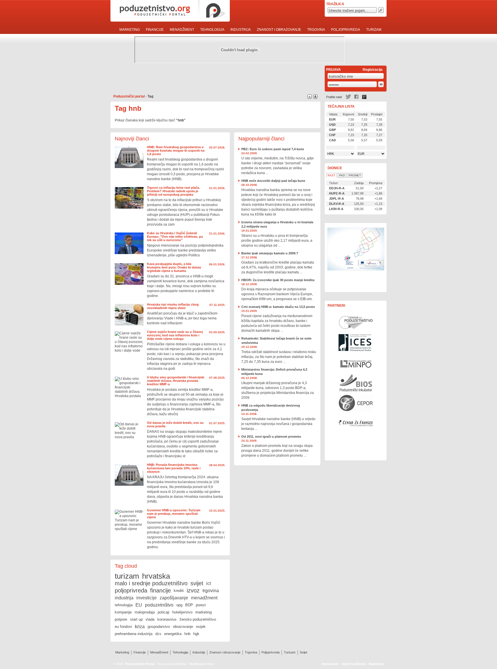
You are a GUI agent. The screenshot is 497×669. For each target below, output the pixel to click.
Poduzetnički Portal (140, 664)
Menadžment (182, 30)
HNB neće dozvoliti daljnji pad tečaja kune (273, 180)
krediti (179, 590)
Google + (364, 96)
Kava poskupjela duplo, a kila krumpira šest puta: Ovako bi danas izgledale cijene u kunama (174, 267)
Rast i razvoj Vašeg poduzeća (356, 443)
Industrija (240, 30)
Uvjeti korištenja (353, 664)
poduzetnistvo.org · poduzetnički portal (170, 11)
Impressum (330, 664)
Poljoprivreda (345, 30)
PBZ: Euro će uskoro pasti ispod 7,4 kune (272, 149)
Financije (155, 30)
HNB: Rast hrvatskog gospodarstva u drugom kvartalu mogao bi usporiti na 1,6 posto (175, 150)
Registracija (373, 70)
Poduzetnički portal (129, 96)
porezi (201, 605)
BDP (189, 605)
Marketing (129, 30)
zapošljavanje (174, 597)
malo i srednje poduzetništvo (151, 583)
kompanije (123, 612)
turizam (127, 576)
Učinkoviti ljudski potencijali (356, 257)
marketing (203, 612)
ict (208, 583)
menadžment (204, 597)
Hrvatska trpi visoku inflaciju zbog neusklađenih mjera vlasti (173, 306)
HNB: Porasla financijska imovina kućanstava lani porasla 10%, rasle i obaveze (173, 468)
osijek (201, 626)
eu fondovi (123, 626)
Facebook (356, 96)
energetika (172, 634)
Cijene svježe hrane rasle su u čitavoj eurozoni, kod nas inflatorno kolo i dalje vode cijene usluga (175, 335)
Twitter (348, 96)
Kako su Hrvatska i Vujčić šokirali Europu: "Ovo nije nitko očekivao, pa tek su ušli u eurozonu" (175, 236)
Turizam (373, 30)
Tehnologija (212, 30)
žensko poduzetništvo (197, 619)
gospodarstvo (159, 626)
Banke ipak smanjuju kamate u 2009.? (269, 253)
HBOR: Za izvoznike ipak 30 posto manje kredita (277, 280)
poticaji (163, 612)
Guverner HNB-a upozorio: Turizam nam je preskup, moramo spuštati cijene (173, 513)
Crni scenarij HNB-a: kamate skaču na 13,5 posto (278, 306)
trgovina (210, 590)
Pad (342, 175)
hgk (196, 634)
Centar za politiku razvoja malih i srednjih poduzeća (356, 402)
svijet (196, 583)
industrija (124, 597)
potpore (121, 619)
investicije (146, 597)
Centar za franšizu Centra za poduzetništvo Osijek (356, 423)
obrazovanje (183, 626)
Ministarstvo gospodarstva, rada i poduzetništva (356, 362)
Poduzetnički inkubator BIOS (356, 382)
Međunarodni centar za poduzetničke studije (356, 342)
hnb (187, 634)
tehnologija (124, 605)
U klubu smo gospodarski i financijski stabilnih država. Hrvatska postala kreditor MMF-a (175, 381)
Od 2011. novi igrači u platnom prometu (271, 436)
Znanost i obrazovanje (279, 30)
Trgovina (316, 30)
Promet (355, 175)
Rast (331, 175)
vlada (150, 619)
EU (138, 605)
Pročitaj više (129, 157)
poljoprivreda (131, 590)
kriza (140, 626)
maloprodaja (145, 612)
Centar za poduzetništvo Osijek (356, 322)
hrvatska (156, 576)
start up (136, 619)
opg (179, 605)
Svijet (125, 38)
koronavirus (167, 619)
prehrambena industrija (133, 634)
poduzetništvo (159, 605)
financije (160, 590)
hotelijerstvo (182, 612)
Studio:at (196, 664)
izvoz (193, 590)
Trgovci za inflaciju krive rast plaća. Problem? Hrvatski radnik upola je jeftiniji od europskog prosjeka (173, 191)
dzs (158, 634)
